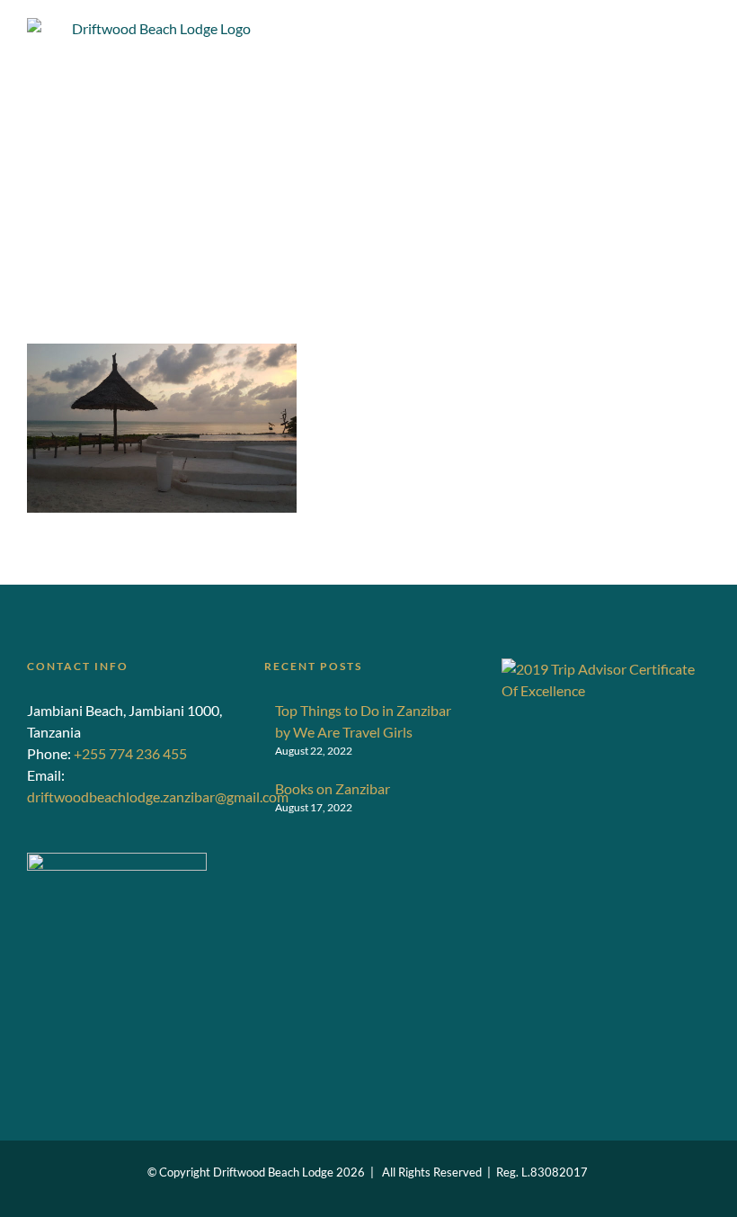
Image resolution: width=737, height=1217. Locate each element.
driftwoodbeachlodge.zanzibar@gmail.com (158, 796)
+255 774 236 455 (130, 753)
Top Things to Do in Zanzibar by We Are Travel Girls (363, 721)
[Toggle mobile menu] (703, 57)
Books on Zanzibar (332, 788)
